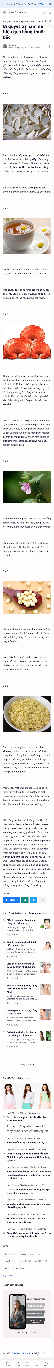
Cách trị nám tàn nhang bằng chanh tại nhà (22, 1012)
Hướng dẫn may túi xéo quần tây (25, 1142)
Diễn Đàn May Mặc (18, 12)
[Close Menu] (50, 4)
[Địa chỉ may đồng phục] (30, 1185)
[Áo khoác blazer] (28, 1214)
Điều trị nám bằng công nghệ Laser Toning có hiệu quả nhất (22, 988)
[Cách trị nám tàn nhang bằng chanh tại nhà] (45, 1014)
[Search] (49, 12)
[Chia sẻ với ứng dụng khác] (42, 900)
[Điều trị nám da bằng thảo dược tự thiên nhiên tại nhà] (45, 967)
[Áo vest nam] (40, 1199)
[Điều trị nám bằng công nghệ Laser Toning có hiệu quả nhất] (45, 989)
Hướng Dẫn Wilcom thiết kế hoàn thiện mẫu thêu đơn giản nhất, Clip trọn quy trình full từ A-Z (29, 1175)
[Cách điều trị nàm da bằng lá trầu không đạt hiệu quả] (45, 1036)
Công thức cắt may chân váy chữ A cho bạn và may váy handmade (29, 1235)
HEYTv (40, 4)
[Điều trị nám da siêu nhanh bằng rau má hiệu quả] (45, 924)
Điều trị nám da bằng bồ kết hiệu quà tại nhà (21, 943)
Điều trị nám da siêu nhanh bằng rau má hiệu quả (21, 922)
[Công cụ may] (35, 1113)
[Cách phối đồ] (27, 1228)
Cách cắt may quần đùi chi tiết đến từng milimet (26, 1119)
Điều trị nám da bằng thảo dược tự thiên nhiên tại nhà (21, 965)
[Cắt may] (24, 1113)
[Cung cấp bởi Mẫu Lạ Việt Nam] (34, 1167)
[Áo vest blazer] (28, 1199)
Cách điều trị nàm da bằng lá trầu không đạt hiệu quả (21, 1034)
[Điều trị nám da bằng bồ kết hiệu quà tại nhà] (45, 945)
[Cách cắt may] (25, 1138)
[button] (44, 12)
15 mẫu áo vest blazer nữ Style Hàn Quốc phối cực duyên (26, 1220)
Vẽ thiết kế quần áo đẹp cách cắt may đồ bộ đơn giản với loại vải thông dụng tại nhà (28, 1157)
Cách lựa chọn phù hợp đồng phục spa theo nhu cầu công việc (28, 1191)
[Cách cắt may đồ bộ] (29, 1149)
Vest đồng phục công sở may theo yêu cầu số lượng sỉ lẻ (28, 1205)
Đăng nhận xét (27, 1064)
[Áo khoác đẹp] (43, 1214)
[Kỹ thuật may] (45, 1149)
